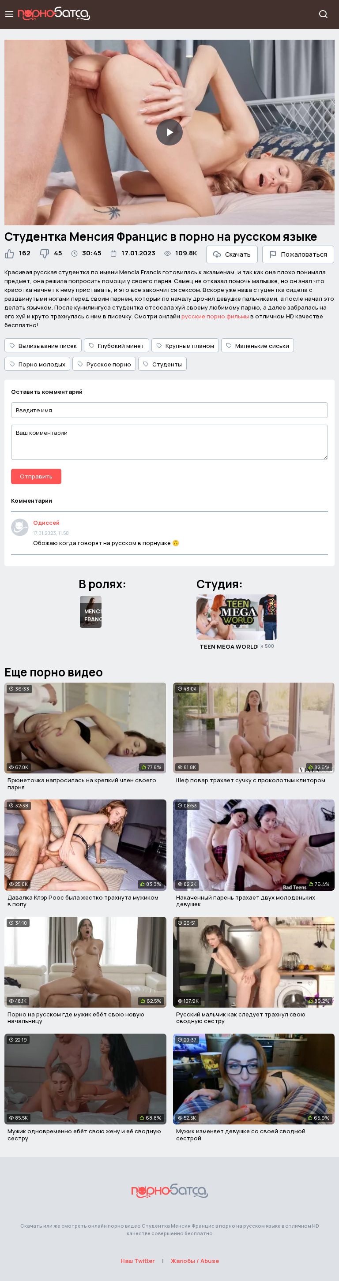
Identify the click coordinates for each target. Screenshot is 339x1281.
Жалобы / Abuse (195, 1261)
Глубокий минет (121, 346)
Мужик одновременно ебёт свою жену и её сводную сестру (84, 1134)
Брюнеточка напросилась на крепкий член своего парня (82, 783)
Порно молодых (42, 364)
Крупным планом (190, 346)
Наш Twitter (138, 1261)
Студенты (167, 364)
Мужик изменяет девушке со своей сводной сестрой (240, 1134)
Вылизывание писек (48, 346)
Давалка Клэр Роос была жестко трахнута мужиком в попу (83, 900)
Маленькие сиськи (262, 346)
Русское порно (109, 364)
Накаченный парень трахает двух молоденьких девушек (245, 900)
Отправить (36, 476)
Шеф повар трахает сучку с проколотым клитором (250, 780)
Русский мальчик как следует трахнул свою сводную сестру (240, 1017)
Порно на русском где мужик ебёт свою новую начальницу (76, 1017)
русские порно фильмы (215, 316)
